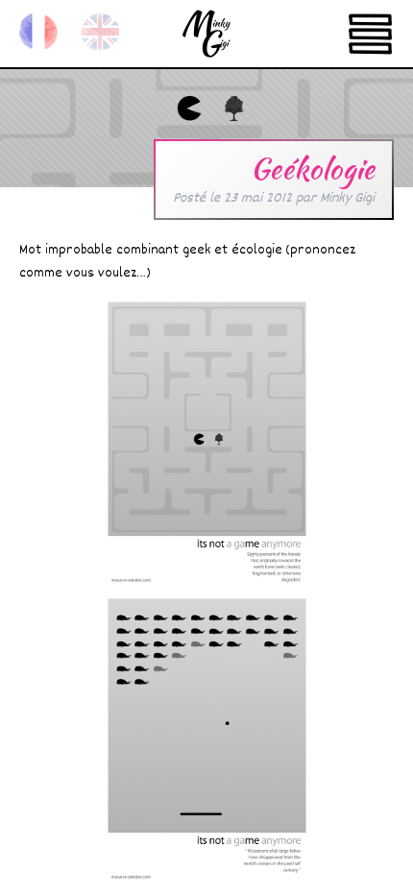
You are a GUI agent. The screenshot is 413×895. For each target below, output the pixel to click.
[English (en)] (100, 31)
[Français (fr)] (38, 31)
